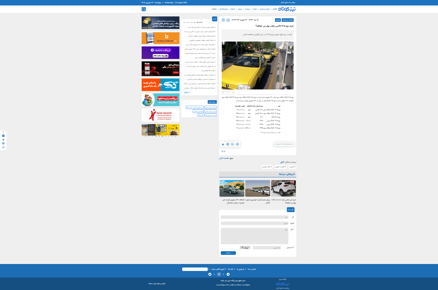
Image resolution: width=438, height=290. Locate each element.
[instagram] (3, 135)
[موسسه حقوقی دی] (160, 85)
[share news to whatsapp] (232, 144)
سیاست (247, 9)
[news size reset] (228, 92)
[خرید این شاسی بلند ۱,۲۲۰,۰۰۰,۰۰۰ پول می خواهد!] (283, 188)
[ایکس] (209, 274)
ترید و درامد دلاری (210, 111)
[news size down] (233, 92)
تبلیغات (214, 9)
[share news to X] (227, 144)
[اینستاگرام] (218, 274)
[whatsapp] (3, 147)
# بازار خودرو (267, 166)
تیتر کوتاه (224, 280)
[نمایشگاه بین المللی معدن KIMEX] (160, 131)
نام (293, 217)
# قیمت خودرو (280, 166)
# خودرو (292, 166)
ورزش (240, 9)
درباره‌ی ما (240, 269)
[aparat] (3, 143)
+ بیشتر (187, 92)
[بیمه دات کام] (160, 53)
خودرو (278, 20)
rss (231, 269)
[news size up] (223, 92)
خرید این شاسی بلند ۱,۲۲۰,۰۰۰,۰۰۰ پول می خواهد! (284, 201)
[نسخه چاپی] (228, 20)
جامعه (233, 9)
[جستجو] (144, 9)
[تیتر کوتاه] (287, 9)
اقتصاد (275, 9)
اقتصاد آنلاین (223, 158)
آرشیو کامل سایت (218, 269)
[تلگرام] (227, 274)
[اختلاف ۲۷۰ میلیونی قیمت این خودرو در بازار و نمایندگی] (231, 188)
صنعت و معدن (265, 9)
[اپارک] (160, 100)
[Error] (223, 144)
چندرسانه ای (223, 9)
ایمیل (292, 223)
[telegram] (3, 139)
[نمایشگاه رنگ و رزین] (160, 23)
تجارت (255, 9)
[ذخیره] (223, 20)
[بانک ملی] (160, 38)
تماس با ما (251, 269)
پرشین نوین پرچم (210, 108)
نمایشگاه (200, 115)
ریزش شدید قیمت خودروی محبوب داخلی (257, 201)
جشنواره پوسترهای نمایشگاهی (195, 269)
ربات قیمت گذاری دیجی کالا (195, 108)
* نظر (292, 229)
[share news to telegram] (237, 144)
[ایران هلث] (160, 116)
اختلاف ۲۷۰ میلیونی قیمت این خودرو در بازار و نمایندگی (233, 201)
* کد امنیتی (290, 247)
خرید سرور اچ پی (211, 115)
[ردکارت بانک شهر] (160, 69)
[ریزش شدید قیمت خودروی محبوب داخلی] (257, 188)
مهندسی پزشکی (198, 111)
